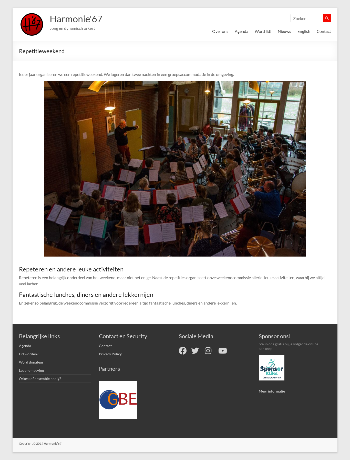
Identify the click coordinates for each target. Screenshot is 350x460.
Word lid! (263, 31)
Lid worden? (28, 354)
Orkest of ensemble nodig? (40, 378)
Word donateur (31, 362)
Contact (324, 31)
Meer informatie (272, 391)
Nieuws (284, 31)
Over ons (220, 31)
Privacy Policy (110, 354)
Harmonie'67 (76, 18)
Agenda (241, 31)
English (303, 31)
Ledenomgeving (31, 370)
